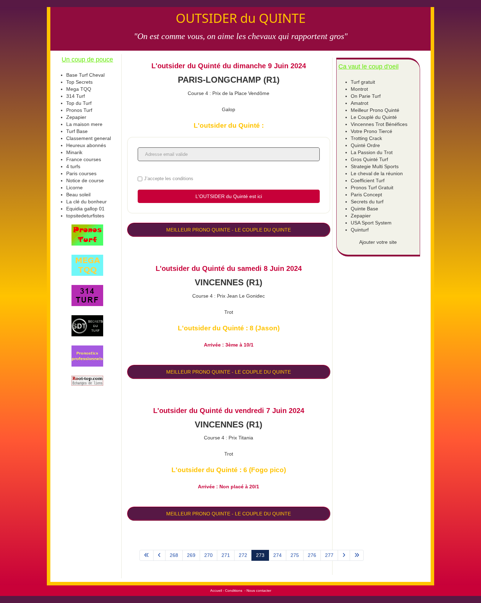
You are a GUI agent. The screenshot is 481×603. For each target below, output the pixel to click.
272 (243, 555)
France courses (83, 159)
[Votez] (87, 235)
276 (312, 555)
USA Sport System (371, 223)
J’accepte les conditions (168, 178)
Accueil (216, 590)
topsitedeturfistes (85, 215)
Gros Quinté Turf (369, 159)
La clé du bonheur (86, 201)
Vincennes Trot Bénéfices (379, 124)
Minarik (74, 152)
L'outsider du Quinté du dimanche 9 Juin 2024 (228, 66)
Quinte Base (364, 208)
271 (225, 555)
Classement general (88, 138)
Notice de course (85, 180)
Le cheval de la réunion (377, 173)
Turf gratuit (363, 82)
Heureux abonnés (86, 145)
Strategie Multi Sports (375, 166)
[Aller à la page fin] (357, 555)
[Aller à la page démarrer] (146, 555)
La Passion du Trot (372, 152)
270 (208, 555)
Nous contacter (258, 590)
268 (174, 555)
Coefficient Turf (368, 180)
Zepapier (76, 117)
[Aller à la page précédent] (159, 555)
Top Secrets (79, 82)
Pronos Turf (79, 110)
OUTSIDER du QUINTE (241, 18)
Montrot (359, 89)
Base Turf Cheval (85, 75)
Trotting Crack (366, 138)
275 (295, 555)
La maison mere (84, 124)
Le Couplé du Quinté (374, 117)
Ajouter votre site (378, 242)
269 (191, 555)
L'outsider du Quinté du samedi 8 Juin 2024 (229, 268)
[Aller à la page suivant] (344, 555)
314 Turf (75, 96)
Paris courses (81, 173)
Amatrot (359, 103)
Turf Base (77, 131)
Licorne (74, 187)
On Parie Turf (366, 96)
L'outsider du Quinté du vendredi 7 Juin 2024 (228, 410)
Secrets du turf (367, 201)
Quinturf (360, 230)
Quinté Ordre (365, 145)
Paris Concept (366, 194)
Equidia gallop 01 (85, 208)
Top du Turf (79, 103)
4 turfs (73, 166)
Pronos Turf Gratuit (372, 187)
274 (277, 555)
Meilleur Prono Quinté (375, 110)
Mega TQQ (78, 89)
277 (329, 555)
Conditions (233, 590)
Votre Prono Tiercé (371, 131)
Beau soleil (78, 194)
